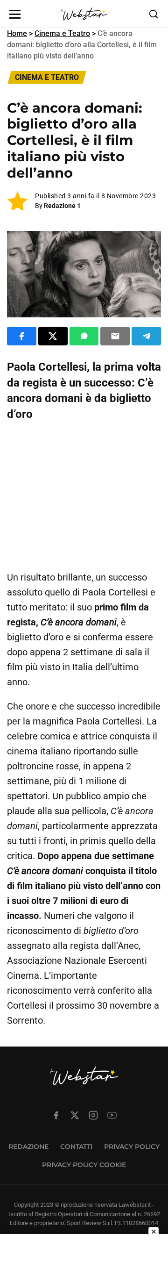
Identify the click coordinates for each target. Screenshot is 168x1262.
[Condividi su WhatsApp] (84, 336)
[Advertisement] (84, 496)
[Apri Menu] (15, 14)
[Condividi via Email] (115, 336)
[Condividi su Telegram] (146, 336)
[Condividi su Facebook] (21, 336)
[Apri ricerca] (153, 14)
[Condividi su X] (53, 336)
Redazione (28, 1146)
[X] (74, 1115)
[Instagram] (93, 1115)
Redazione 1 (62, 205)
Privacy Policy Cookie (84, 1165)
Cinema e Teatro (62, 33)
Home (17, 33)
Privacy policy (132, 1146)
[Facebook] (56, 1115)
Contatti (76, 1146)
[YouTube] (112, 1115)
